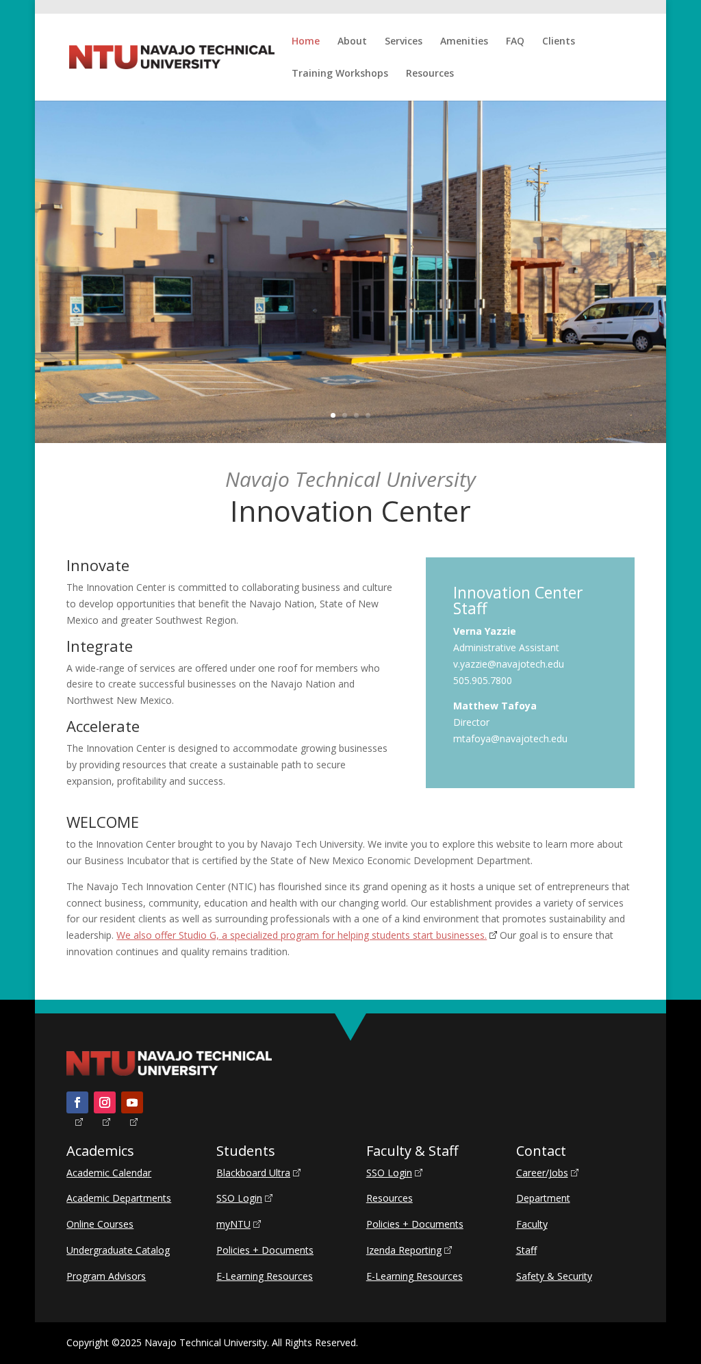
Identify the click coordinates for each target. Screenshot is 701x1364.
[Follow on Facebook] (77, 1102)
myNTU (233, 1223)
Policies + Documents (265, 1249)
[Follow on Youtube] (132, 1102)
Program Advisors (106, 1276)
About (352, 41)
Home (306, 41)
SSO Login (239, 1197)
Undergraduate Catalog (118, 1249)
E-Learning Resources (264, 1276)
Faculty (532, 1223)
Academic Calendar (108, 1172)
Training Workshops (340, 73)
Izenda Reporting (404, 1249)
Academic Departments (118, 1197)
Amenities (464, 41)
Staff (526, 1249)
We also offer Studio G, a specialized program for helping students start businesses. (301, 935)
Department (543, 1197)
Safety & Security (554, 1276)
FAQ (515, 41)
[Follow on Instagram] (105, 1102)
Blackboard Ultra (253, 1172)
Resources (430, 73)
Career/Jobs (542, 1172)
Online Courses (99, 1223)
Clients (558, 41)
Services (403, 41)
